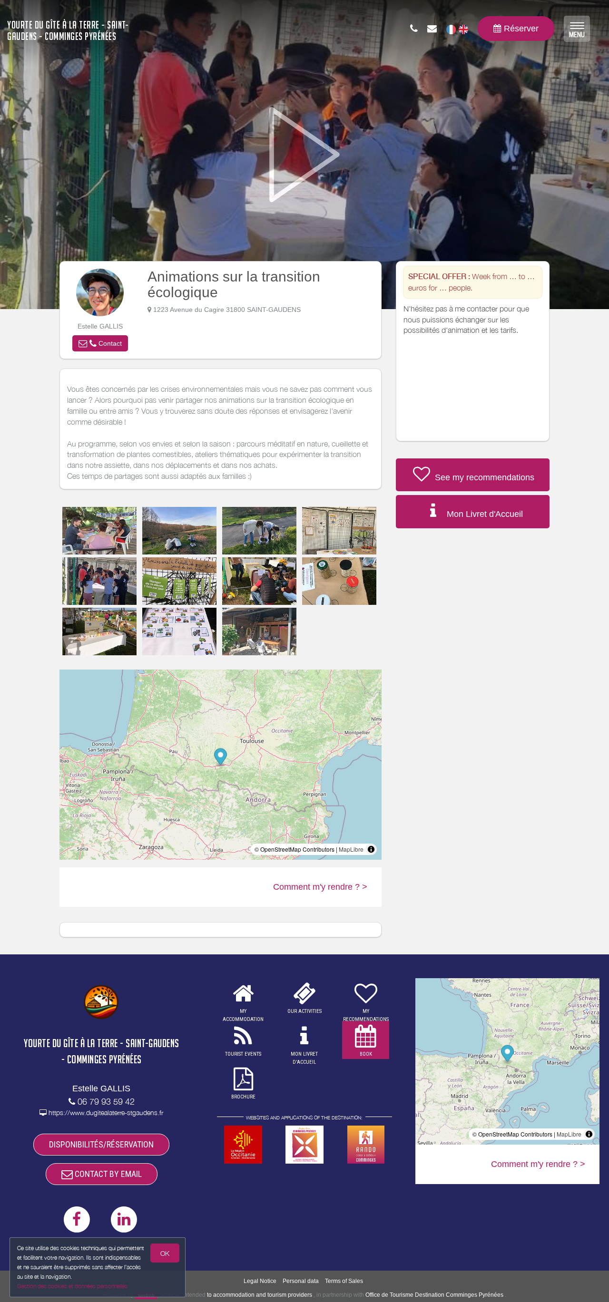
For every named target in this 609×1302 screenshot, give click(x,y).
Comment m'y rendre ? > (320, 887)
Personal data (301, 1281)
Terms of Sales (344, 1281)
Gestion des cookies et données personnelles (72, 1286)
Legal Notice (260, 1281)
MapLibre (351, 849)
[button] (100, 343)
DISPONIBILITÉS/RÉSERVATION (101, 1144)
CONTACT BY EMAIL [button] (107, 1174)
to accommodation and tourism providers (259, 1295)
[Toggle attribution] (371, 849)
